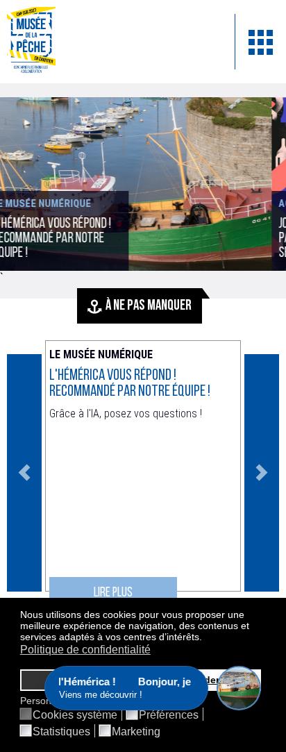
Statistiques (61, 731)
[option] (143, 472)
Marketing (136, 731)
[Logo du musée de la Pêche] (110, 41)
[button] (206, 638)
